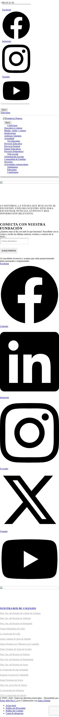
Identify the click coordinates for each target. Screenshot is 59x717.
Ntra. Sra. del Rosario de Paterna (15, 654)
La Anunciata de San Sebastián (14, 669)
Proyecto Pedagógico (13, 151)
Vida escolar (12, 154)
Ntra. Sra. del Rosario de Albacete (15, 618)
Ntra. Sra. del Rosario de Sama (14, 664)
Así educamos (13, 141)
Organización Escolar (14, 156)
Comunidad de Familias (15, 159)
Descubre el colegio (13, 128)
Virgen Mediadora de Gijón (12, 628)
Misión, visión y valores (15, 130)
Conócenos (12, 125)
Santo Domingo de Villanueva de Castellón (19, 644)
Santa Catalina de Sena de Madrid (15, 639)
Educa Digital (44, 700)
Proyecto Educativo (13, 143)
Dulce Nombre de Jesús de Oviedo (16, 649)
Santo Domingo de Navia (11, 680)
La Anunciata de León (10, 634)
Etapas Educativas (12, 149)
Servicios (8, 162)
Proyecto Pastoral (12, 146)
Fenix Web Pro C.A (9, 700)
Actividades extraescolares (16, 164)
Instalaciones (10, 133)
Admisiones (12, 167)
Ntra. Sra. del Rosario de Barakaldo (16, 623)
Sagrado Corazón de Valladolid (14, 675)
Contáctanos (12, 172)
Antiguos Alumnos (12, 136)
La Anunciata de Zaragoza (12, 690)
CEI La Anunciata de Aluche (13, 695)
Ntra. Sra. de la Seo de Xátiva (13, 685)
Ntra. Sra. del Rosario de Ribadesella (16, 659)
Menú (4, 110)
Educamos (5, 112)
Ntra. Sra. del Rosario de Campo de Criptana (20, 613)
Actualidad (9, 138)
